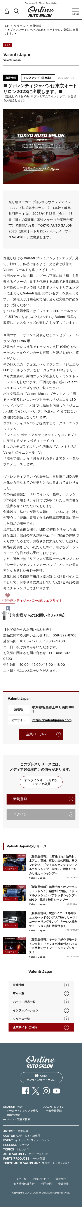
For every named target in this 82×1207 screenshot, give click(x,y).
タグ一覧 (21, 1179)
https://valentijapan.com (52, 720)
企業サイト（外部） (25, 1027)
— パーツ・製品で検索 (16, 1119)
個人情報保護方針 (24, 1183)
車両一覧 (18, 993)
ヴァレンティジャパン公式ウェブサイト (32, 600)
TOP (6, 26)
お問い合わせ (41, 1179)
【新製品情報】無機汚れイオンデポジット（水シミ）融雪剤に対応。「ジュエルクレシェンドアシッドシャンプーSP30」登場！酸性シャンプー (53, 893)
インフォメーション (25, 1010)
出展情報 (35, 25)
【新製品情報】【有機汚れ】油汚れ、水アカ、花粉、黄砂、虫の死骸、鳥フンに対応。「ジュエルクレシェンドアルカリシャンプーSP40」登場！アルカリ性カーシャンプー (53, 865)
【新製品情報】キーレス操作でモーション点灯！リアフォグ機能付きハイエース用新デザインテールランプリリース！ (53, 946)
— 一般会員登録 (52, 1110)
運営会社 (61, 1179)
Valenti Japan (37, 877)
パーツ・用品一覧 (24, 1001)
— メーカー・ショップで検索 (20, 1110)
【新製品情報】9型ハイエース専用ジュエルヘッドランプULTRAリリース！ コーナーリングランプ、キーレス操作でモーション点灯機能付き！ (53, 919)
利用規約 (46, 1183)
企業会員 (63, 1183)
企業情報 (18, 985)
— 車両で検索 (11, 1115)
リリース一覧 (21, 1018)
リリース (19, 25)
